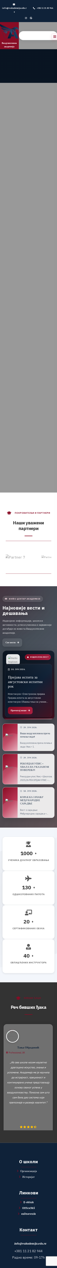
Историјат (28, 1177)
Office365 (28, 1208)
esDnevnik (28, 1214)
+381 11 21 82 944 (45, 8)
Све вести (11, 642)
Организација (28, 1171)
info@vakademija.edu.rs (30, 1243)
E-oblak (28, 1202)
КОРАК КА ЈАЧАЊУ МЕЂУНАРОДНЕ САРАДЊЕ (31, 800)
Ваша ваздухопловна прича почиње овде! (35, 735)
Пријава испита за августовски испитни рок (25, 681)
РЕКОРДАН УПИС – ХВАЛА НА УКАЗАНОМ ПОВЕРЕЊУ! (34, 767)
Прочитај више (18, 710)
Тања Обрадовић (28, 1047)
